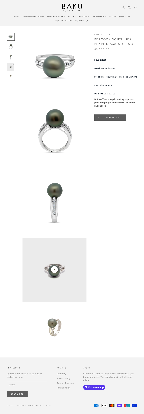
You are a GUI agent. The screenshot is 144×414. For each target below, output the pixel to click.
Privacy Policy (63, 378)
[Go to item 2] (11, 47)
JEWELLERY (124, 16)
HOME (17, 16)
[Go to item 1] (11, 37)
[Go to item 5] (11, 76)
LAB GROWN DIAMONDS (104, 16)
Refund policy (63, 387)
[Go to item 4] (11, 67)
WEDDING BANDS (56, 16)
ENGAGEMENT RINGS (33, 16)
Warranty (61, 373)
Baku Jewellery (103, 34)
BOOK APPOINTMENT (110, 117)
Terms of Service (65, 383)
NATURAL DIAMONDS (78, 16)
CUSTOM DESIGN (64, 21)
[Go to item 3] (11, 57)
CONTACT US (82, 21)
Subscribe (17, 394)
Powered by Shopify (42, 405)
